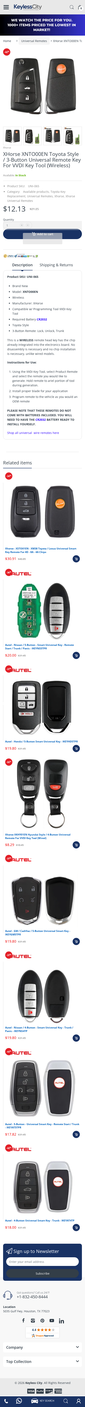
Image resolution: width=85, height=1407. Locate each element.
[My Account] (78, 1401)
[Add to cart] (76, 558)
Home (7, 41)
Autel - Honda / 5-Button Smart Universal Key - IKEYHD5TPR (41, 741)
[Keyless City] (27, 7)
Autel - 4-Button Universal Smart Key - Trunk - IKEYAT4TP (39, 1220)
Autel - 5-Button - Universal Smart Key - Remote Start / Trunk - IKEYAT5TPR (42, 1125)
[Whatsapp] (19, 1401)
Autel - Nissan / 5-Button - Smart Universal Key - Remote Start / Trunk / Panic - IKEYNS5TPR (39, 646)
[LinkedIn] (61, 1321)
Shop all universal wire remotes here (33, 433)
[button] (42, 225)
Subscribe (43, 1273)
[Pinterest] (42, 1320)
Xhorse (7, 147)
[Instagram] (33, 1320)
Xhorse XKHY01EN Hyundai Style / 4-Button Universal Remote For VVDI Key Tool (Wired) (38, 836)
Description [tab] (22, 264)
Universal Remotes (34, 41)
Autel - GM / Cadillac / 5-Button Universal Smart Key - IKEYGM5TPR (37, 932)
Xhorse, (59, 196)
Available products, (36, 192)
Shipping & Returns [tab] (56, 264)
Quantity (8, 219)
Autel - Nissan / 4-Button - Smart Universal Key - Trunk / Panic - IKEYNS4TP (39, 1029)
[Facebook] (23, 1320)
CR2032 (42, 319)
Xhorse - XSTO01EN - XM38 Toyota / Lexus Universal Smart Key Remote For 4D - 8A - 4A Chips (40, 550)
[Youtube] (52, 1320)
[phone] (6, 1401)
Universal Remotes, (40, 196)
